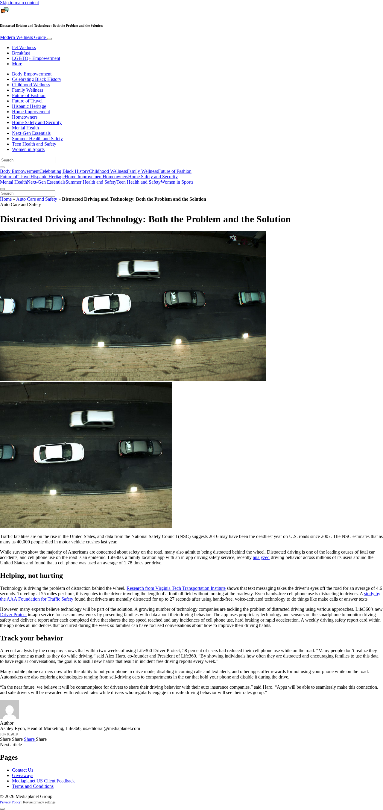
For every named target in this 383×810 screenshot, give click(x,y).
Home (6, 199)
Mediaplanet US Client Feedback (43, 780)
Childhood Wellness (31, 84)
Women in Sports (28, 149)
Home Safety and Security (37, 122)
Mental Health (25, 127)
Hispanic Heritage (29, 106)
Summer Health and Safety (37, 138)
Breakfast (21, 52)
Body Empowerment (31, 73)
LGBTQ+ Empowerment (36, 58)
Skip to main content (19, 2)
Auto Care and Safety (36, 199)
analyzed (261, 557)
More (17, 63)
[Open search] (2, 167)
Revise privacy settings (39, 802)
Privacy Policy (10, 802)
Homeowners (24, 117)
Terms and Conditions (33, 786)
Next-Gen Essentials (31, 133)
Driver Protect (13, 614)
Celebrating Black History (36, 79)
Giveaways (22, 775)
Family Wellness (27, 90)
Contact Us (22, 770)
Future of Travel (27, 100)
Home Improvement (31, 111)
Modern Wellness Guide (23, 37)
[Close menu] (2, 189)
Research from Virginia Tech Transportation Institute (176, 588)
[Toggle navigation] (49, 39)
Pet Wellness (24, 47)
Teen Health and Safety (34, 143)
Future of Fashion (28, 95)
